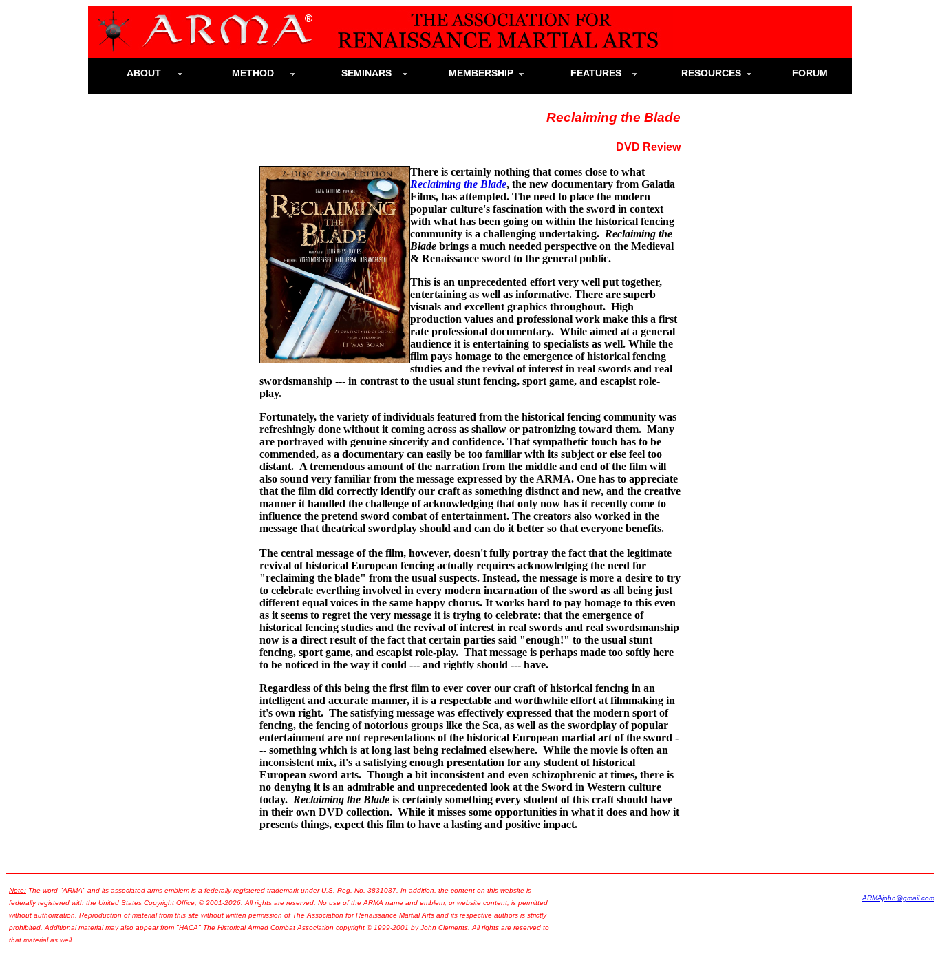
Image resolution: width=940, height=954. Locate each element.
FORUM (815, 72)
